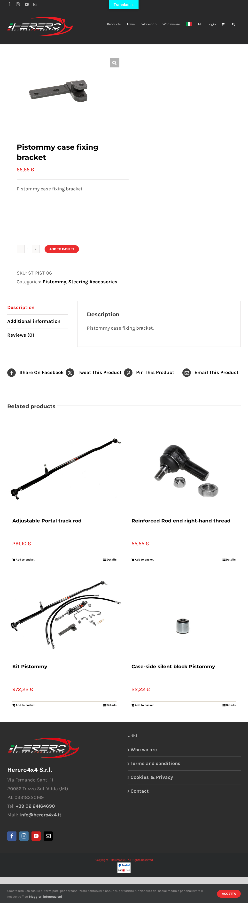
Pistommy (54, 282)
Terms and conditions (155, 763)
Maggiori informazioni (45, 896)
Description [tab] (20, 307)
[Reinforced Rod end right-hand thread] (183, 469)
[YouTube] (36, 836)
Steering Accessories (92, 282)
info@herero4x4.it (40, 815)
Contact (140, 791)
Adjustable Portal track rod (47, 521)
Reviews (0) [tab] (20, 335)
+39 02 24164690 (35, 806)
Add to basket (61, 249)
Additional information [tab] (33, 321)
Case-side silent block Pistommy (173, 666)
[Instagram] (24, 836)
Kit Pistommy (29, 666)
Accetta (229, 893)
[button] (233, 24)
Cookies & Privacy (152, 777)
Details (111, 559)
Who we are (144, 749)
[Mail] (48, 836)
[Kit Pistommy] (64, 614)
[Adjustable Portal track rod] (64, 469)
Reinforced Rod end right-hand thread (181, 521)
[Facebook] (11, 836)
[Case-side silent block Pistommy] (183, 614)
